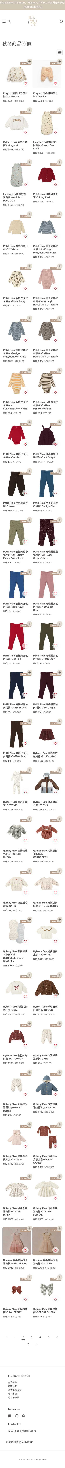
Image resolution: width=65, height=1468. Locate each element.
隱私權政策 (13, 1397)
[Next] (36, 1344)
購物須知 (12, 1386)
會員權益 (12, 1382)
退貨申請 (12, 1393)
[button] (3, 21)
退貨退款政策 (15, 1390)
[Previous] (6, 1337)
